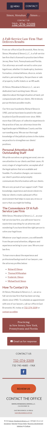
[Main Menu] (15, 6)
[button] (44, 412)
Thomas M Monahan (17, 273)
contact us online (10, 311)
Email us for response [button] (25, 341)
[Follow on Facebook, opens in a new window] (23, 372)
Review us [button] (23, 388)
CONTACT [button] (32, 6)
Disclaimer (7, 424)
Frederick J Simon (16, 277)
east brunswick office (23, 413)
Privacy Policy (22, 424)
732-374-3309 (23, 24)
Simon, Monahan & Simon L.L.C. (19, 421)
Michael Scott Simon (17, 281)
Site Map (14, 424)
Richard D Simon (15, 269)
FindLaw (27, 426)
